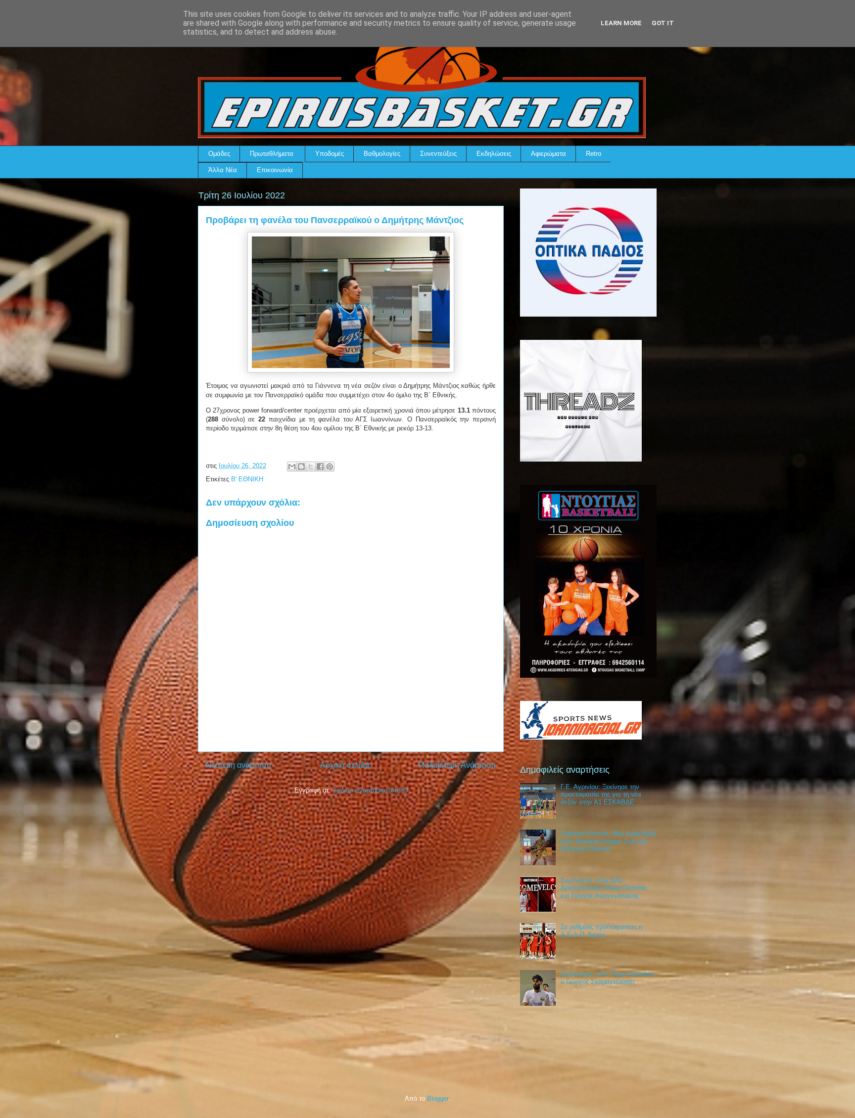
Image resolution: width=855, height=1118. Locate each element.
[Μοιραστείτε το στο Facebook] (320, 466)
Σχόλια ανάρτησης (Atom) (370, 790)
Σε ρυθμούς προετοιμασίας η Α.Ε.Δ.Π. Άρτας (601, 930)
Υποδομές (329, 153)
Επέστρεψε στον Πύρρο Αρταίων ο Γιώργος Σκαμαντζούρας (607, 977)
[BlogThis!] (301, 466)
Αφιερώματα (548, 153)
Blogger (437, 1098)
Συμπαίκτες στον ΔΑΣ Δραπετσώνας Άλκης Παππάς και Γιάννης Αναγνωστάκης (604, 888)
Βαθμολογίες (382, 153)
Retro (593, 153)
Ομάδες (219, 153)
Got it (663, 23)
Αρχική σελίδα (345, 765)
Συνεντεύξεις (438, 153)
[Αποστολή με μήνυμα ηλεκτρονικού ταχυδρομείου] (292, 466)
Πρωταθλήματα (271, 153)
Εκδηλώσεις (493, 153)
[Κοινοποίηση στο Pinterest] (329, 466)
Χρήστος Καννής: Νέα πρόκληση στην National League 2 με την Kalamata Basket (608, 841)
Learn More (621, 23)
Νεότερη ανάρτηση (238, 765)
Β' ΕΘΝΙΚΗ (247, 479)
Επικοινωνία (275, 170)
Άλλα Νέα (222, 170)
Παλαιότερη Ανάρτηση (457, 765)
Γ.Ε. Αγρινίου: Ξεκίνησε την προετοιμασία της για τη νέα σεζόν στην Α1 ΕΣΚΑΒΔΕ (601, 794)
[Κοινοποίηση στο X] (311, 466)
